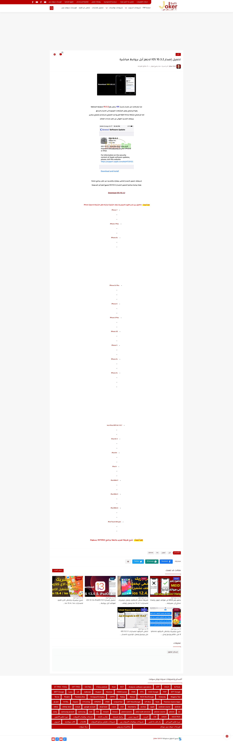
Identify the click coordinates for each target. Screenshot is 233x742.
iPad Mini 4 (114, 508)
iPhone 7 (114, 210)
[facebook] (40, 2)
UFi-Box (148, 702)
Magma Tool (175, 697)
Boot (114, 687)
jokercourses (126, 712)
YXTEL (66, 702)
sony (55, 712)
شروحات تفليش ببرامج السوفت (103, 722)
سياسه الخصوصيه (110, 2)
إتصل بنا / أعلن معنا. (126, 2)
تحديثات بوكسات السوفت (83, 717)
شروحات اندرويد (134, 8)
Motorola (162, 697)
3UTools (177, 687)
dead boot (103, 707)
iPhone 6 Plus (114, 318)
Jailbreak (87, 692)
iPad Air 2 (114, 439)
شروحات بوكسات (116, 8)
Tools (157, 702)
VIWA (107, 702)
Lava (70, 692)
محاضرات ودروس (124, 727)
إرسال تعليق (173, 652)
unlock (164, 717)
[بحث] (51, 8)
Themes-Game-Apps (172, 702)
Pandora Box (80, 697)
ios (157, 553)
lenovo (115, 712)
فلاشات (83, 722)
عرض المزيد (58, 570)
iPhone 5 (114, 345)
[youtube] (45, 2)
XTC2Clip (86, 702)
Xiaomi (75, 702)
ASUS (166, 687)
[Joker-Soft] (168, 6)
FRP (164, 692)
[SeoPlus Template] (180, 738)
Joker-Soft (157, 739)
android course (164, 707)
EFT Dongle (175, 692)
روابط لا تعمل (96, 2)
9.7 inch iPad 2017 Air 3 (114, 425)
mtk (97, 712)
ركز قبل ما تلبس (155, 722)
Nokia (122, 697)
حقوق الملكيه (69, 2)
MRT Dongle (59, 692)
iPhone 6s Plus (114, 285)
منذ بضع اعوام (175, 598)
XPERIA (97, 702)
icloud (77, 707)
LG (78, 692)
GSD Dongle (153, 692)
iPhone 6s (114, 238)
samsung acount (67, 712)
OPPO (112, 697)
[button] (166, 561)
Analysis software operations (140, 687)
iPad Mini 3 (114, 494)
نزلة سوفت (83, 727)
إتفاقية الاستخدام (82, 2)
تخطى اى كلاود (84, 8)
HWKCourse (122, 692)
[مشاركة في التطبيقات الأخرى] (128, 561)
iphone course (159, 712)
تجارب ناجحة (103, 717)
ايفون (163, 553)
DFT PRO (76, 687)
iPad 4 (114, 467)
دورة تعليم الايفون (61, 717)
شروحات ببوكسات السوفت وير (132, 722)
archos (143, 707)
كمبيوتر (57, 722)
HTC (142, 692)
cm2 (122, 707)
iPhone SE (114, 332)
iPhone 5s (114, 373)
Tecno (56, 697)
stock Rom (176, 717)
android (177, 707)
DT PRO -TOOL (60, 687)
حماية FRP (146, 8)
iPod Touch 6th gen (114, 522)
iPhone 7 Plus (114, 224)
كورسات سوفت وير (55, 2)
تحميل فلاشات (98, 8)
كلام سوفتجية (70, 722)
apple (152, 707)
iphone (151, 553)
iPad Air (114, 453)
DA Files (88, 687)
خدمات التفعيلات (142, 2)
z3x (154, 717)
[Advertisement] (116, 31)
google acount (89, 707)
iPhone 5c (114, 359)
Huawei (98, 692)
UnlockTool (118, 702)
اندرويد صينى (133, 717)
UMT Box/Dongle (133, 702)
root (90, 712)
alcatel (56, 702)
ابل (178, 54)
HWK (133, 692)
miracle (106, 712)
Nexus (132, 697)
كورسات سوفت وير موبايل (170, 727)
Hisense (109, 692)
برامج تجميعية (118, 717)
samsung (81, 712)
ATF (157, 687)
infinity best (66, 707)
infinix (56, 707)
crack (114, 707)
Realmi (67, 697)
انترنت (145, 717)
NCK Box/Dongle (147, 697)
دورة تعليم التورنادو (173, 722)
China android (101, 687)
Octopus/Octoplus (97, 697)
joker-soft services (143, 712)
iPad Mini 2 (114, 480)
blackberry (132, 707)
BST (122, 687)
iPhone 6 (114, 304)
